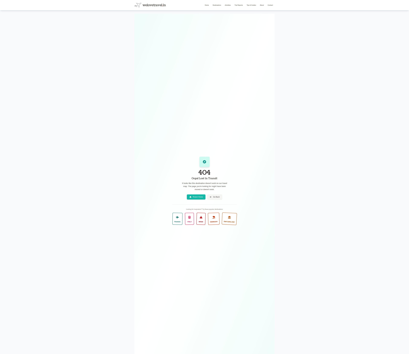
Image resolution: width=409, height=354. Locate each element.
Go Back (216, 197)
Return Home (198, 197)
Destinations (217, 5)
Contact (270, 5)
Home (207, 5)
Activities (228, 5)
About (262, 5)
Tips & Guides (251, 5)
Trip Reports (239, 5)
